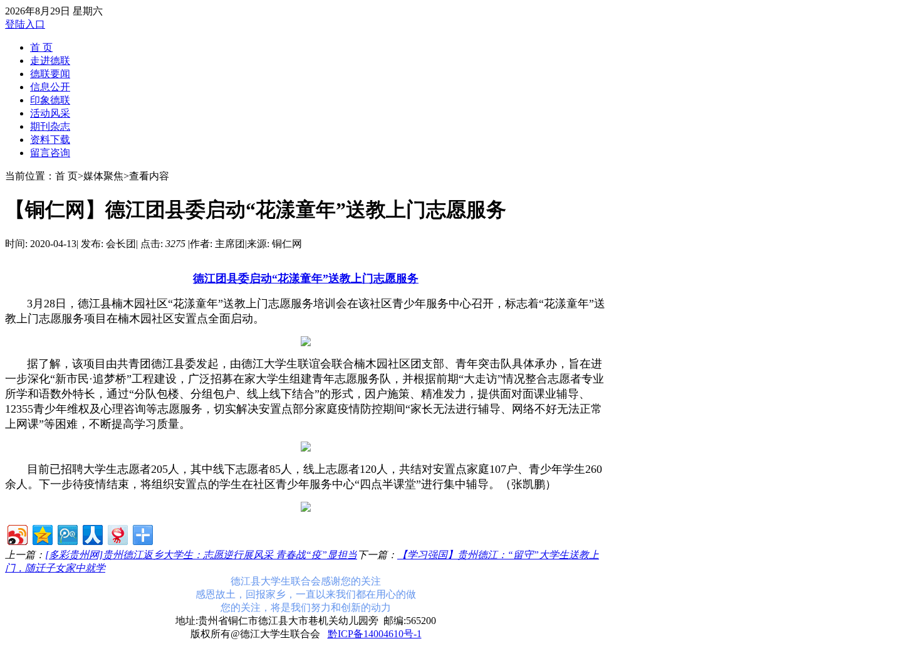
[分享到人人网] (91, 533)
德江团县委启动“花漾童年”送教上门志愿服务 (306, 278)
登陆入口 (25, 24)
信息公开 (50, 87)
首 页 (41, 47)
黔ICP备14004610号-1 (375, 633)
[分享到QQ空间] (41, 533)
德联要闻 (50, 73)
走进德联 (50, 60)
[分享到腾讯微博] (66, 533)
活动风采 (50, 113)
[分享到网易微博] (116, 533)
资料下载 (50, 139)
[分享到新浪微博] (16, 533)
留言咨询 (50, 152)
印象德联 (50, 100)
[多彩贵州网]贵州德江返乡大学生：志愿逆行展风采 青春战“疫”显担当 (201, 554)
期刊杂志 (50, 126)
